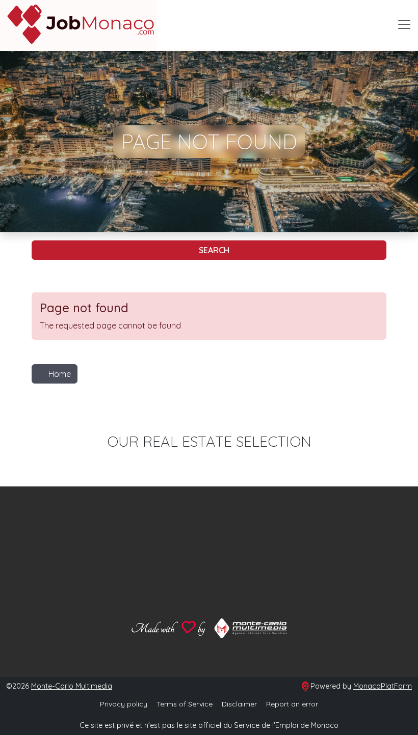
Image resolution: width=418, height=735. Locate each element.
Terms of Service (184, 704)
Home (59, 374)
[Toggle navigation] (404, 24)
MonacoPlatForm (382, 686)
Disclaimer (239, 704)
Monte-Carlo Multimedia (71, 686)
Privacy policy (123, 704)
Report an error (292, 704)
